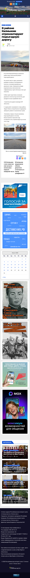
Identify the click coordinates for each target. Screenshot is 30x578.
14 (18, 264)
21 (18, 267)
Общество (8, 25)
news (8, 44)
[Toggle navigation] (15, 16)
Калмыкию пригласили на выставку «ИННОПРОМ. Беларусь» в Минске (14, 469)
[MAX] (17, 158)
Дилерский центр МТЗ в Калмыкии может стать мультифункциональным (14, 484)
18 (8, 267)
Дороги (3, 25)
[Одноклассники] (22, 158)
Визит (5, 465)
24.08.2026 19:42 (9, 471)
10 (4, 264)
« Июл (4, 277)
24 (4, 270)
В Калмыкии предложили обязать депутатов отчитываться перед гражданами (19, 167)
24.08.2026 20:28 (9, 456)
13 (15, 264)
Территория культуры (13, 450)
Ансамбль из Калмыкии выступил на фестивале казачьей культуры (13, 454)
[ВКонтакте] (20, 158)
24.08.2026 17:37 (9, 501)
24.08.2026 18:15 (9, 486)
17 (4, 267)
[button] (27, 16)
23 (25, 267)
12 (11, 264)
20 (15, 267)
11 (8, 264)
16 (25, 264)
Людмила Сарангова (20, 471)
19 (11, 267)
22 (22, 267)
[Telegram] (25, 158)
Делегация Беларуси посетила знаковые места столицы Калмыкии (14, 499)
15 (22, 264)
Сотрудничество (16, 465)
